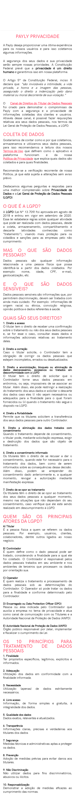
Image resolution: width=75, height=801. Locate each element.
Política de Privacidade (18, 158)
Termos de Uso (13, 151)
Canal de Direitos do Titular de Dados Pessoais (41, 103)
